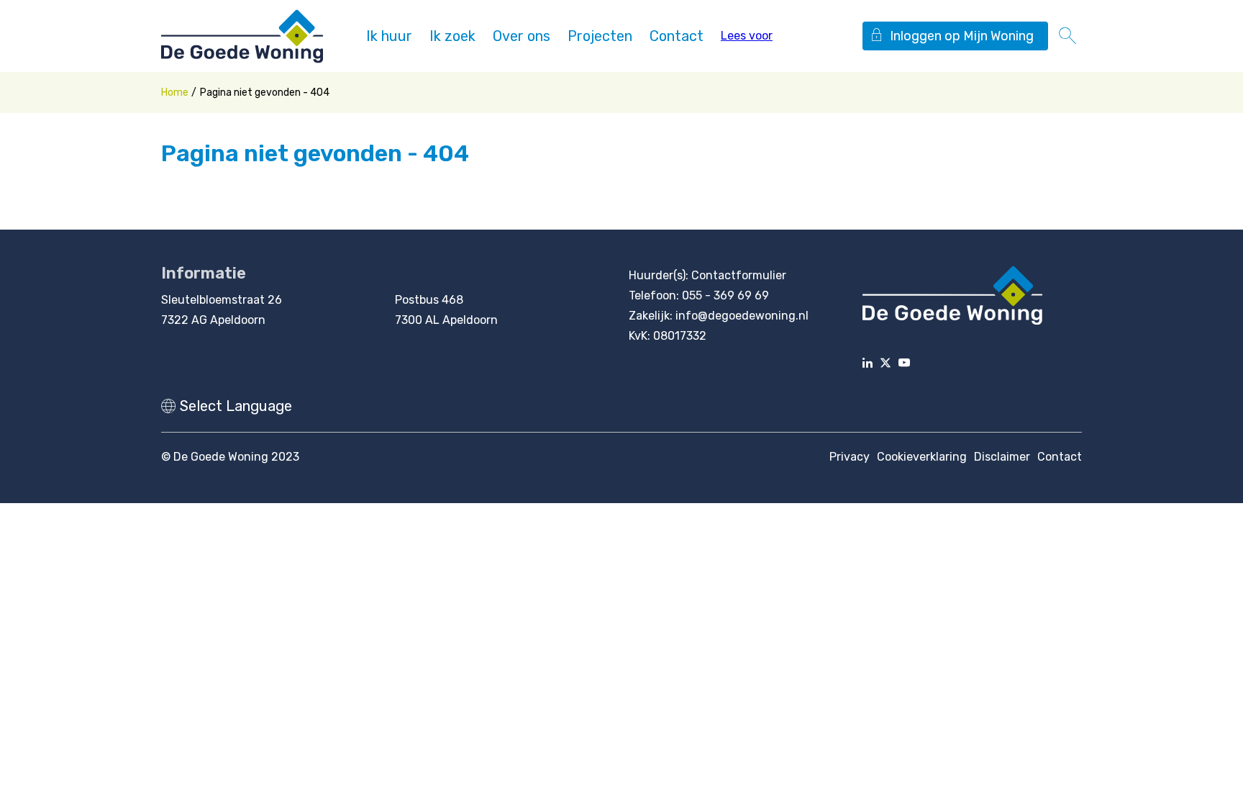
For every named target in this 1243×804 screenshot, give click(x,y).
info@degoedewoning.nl (742, 315)
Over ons (521, 36)
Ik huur (389, 36)
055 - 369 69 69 (725, 295)
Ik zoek (452, 36)
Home (174, 92)
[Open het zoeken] (1067, 36)
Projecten (600, 36)
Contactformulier (738, 275)
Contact (677, 36)
